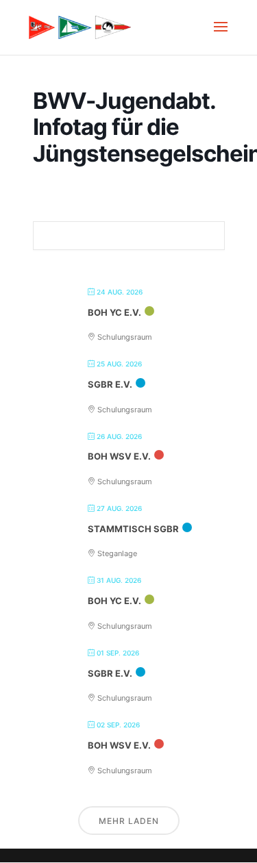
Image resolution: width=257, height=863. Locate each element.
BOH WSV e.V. (119, 456)
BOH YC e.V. (114, 312)
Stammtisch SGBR (133, 528)
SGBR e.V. (110, 384)
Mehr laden (129, 821)
